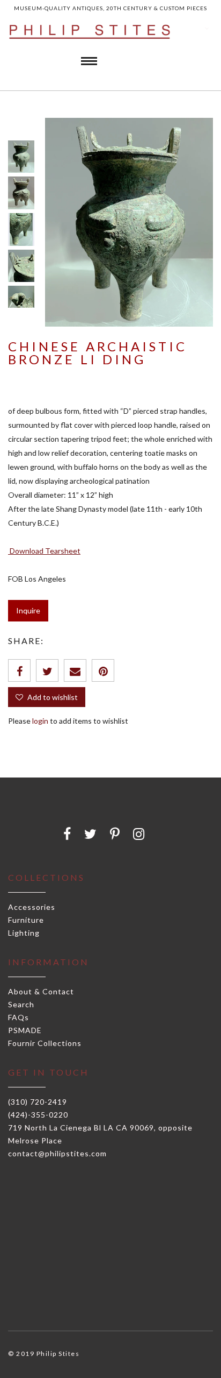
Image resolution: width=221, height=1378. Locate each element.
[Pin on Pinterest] (103, 670)
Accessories (31, 906)
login (40, 720)
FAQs (18, 1017)
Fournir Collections (45, 1043)
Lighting (24, 932)
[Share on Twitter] (47, 670)
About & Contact (41, 991)
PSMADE (25, 1030)
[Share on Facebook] (19, 670)
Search (21, 1004)
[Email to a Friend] (75, 670)
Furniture (26, 919)
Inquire (28, 610)
